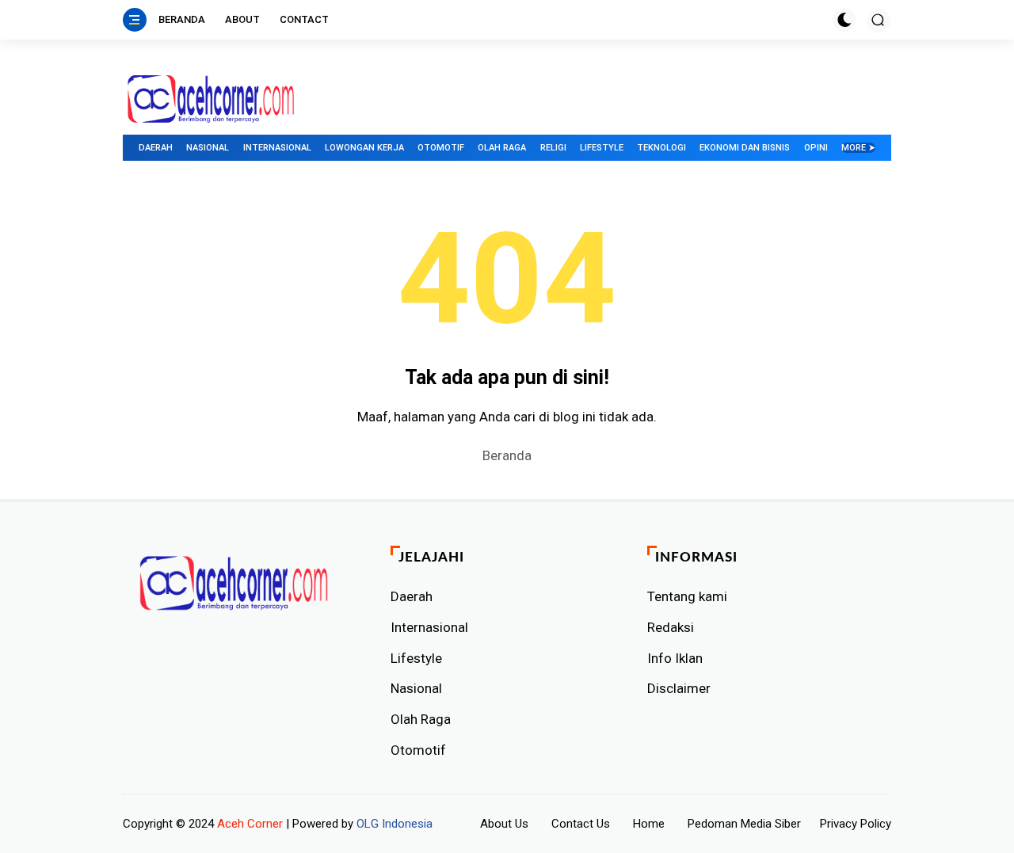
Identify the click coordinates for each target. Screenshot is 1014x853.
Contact (304, 19)
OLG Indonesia (394, 824)
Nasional (207, 148)
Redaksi (670, 627)
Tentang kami (687, 596)
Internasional (277, 148)
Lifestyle (601, 148)
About (242, 19)
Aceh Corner (250, 824)
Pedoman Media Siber (744, 824)
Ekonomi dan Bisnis (745, 148)
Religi (553, 148)
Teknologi (661, 148)
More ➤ (858, 148)
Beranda (181, 19)
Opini (816, 148)
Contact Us (580, 824)
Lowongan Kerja (364, 148)
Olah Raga (502, 148)
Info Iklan (675, 658)
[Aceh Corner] (211, 99)
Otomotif (440, 148)
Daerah (156, 148)
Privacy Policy (855, 824)
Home (649, 824)
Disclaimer (679, 688)
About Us (504, 824)
